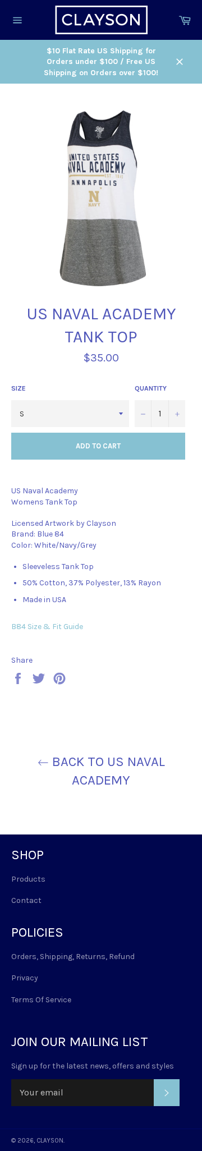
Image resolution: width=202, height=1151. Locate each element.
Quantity (151, 388)
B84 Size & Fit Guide (47, 626)
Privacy (24, 978)
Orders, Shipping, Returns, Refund (73, 956)
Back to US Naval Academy (107, 771)
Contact (26, 900)
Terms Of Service (41, 1000)
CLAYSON (49, 1140)
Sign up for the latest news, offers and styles (92, 1066)
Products (28, 879)
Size (18, 388)
